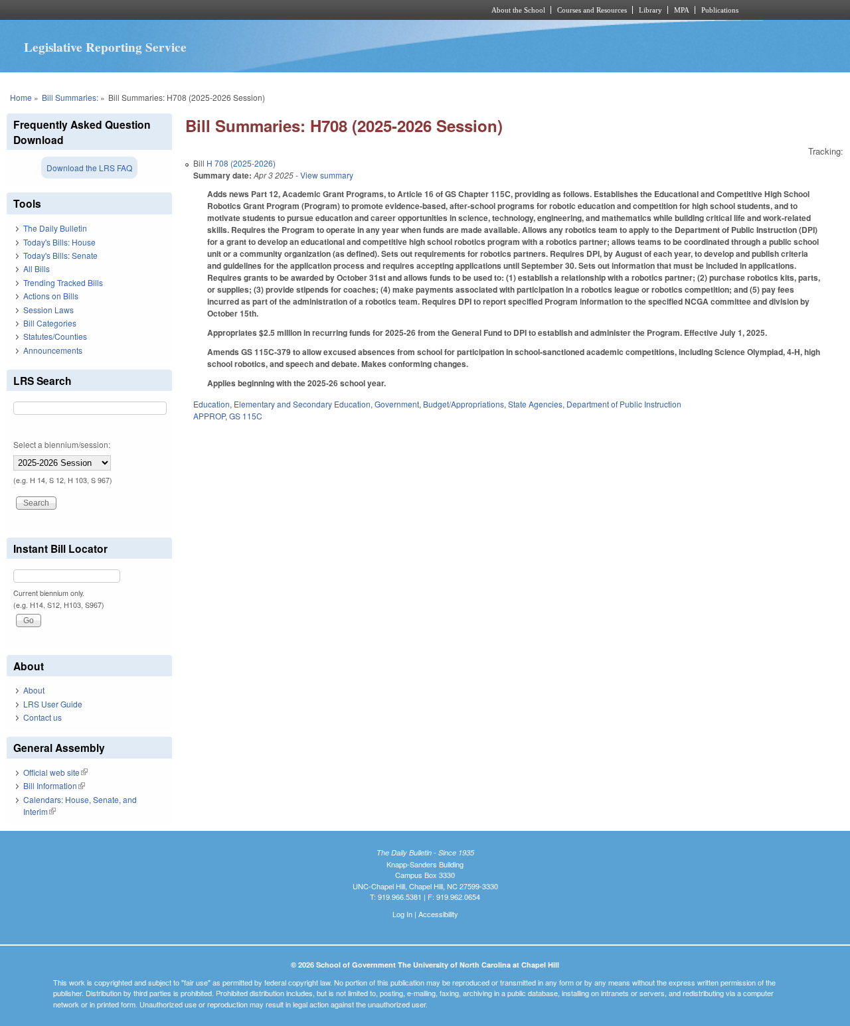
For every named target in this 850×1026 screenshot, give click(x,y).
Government (397, 403)
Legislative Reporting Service (105, 47)
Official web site (55, 772)
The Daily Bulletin (55, 228)
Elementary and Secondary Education (302, 403)
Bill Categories (49, 323)
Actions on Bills (50, 295)
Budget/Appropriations (463, 403)
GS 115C (245, 415)
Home (21, 97)
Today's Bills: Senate (60, 255)
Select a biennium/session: (61, 444)
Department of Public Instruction (623, 403)
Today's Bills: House (59, 242)
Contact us (42, 717)
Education (211, 403)
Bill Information (54, 785)
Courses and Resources (592, 10)
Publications (719, 10)
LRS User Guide (52, 703)
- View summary (323, 175)
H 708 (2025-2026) (241, 163)
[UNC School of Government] (249, 10)
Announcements (52, 350)
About (33, 690)
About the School (518, 10)
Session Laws (48, 309)
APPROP (209, 415)
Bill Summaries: (70, 97)
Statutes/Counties (55, 336)
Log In (402, 914)
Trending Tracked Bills (63, 282)
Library (650, 10)
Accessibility (438, 914)
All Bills (36, 268)
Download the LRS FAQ (89, 167)
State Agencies (535, 403)
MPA (681, 10)
